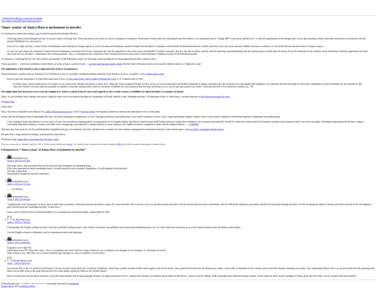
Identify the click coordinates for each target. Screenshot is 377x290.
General (69, 144)
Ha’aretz (48, 139)
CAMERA (194, 124)
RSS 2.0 (120, 144)
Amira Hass (22, 139)
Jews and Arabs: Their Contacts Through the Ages (92, 79)
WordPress (74, 283)
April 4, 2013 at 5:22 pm (18, 160)
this (37, 33)
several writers (88, 111)
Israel (56, 139)
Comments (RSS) (27, 286)
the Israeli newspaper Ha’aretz (215, 96)
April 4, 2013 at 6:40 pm (18, 199)
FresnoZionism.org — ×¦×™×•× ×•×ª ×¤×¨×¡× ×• (49, 5)
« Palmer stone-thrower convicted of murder (21, 18)
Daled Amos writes (155, 74)
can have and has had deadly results (105, 64)
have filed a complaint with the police (206, 129)
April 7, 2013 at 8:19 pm (18, 263)
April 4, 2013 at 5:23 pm (18, 184)
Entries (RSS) (7, 286)
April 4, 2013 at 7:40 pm (18, 222)
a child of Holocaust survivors (58, 111)
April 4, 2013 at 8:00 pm (18, 242)
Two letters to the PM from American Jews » (22, 21)
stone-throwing (36, 139)
